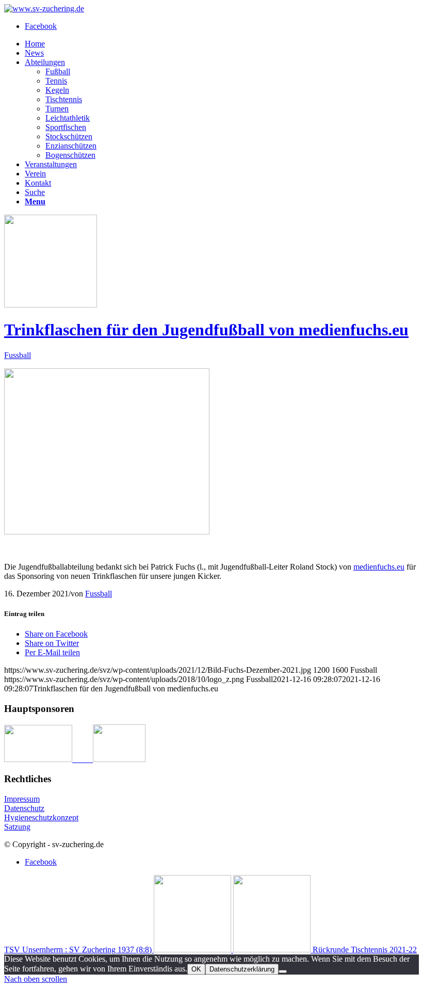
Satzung (17, 826)
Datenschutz (24, 808)
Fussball (17, 355)
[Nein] (283, 971)
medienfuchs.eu (378, 566)
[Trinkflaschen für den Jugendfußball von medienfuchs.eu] (50, 304)
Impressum (22, 799)
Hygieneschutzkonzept (41, 817)
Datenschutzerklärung (241, 969)
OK (196, 969)
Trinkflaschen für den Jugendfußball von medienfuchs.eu (206, 329)
